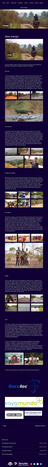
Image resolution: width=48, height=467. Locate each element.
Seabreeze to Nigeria (40, 425)
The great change (6, 450)
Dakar (4, 425)
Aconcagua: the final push (9, 443)
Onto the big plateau (7, 454)
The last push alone (7, 446)
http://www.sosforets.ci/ (12, 336)
